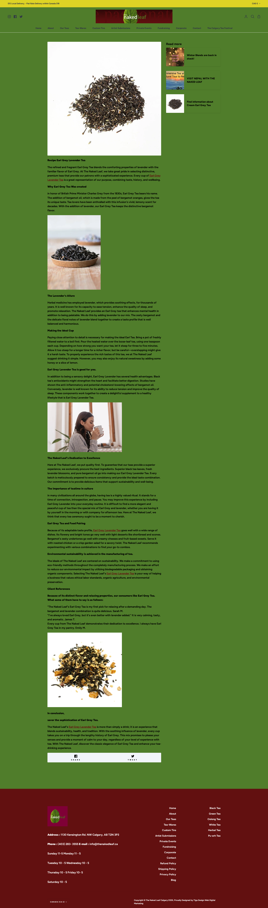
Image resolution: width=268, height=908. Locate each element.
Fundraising (169, 846)
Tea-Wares (170, 824)
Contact (171, 857)
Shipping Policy (167, 868)
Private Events (168, 841)
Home (172, 808)
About (172, 813)
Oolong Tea (214, 819)
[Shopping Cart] (259, 16)
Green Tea (215, 813)
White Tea (215, 824)
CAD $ (255, 3)
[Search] (252, 16)
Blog (173, 880)
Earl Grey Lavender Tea (107, 530)
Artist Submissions (165, 835)
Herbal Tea (214, 830)
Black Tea (215, 808)
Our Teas (171, 819)
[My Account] (246, 16)
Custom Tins (169, 830)
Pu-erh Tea (214, 835)
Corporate (170, 852)
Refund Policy (168, 863)
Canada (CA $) (57, 902)
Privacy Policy (168, 874)
